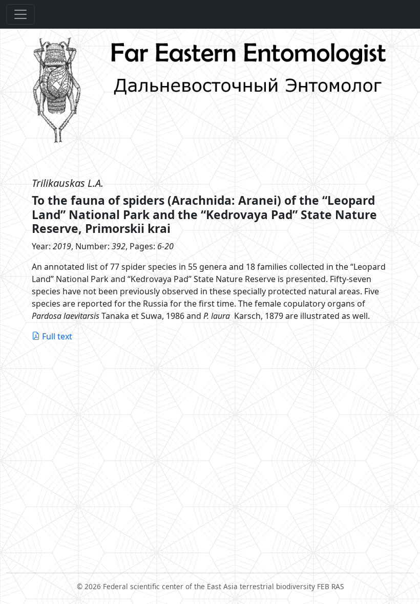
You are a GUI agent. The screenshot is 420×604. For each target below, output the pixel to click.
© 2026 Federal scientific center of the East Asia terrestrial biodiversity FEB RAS (210, 586)
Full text (57, 336)
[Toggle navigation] (20, 14)
